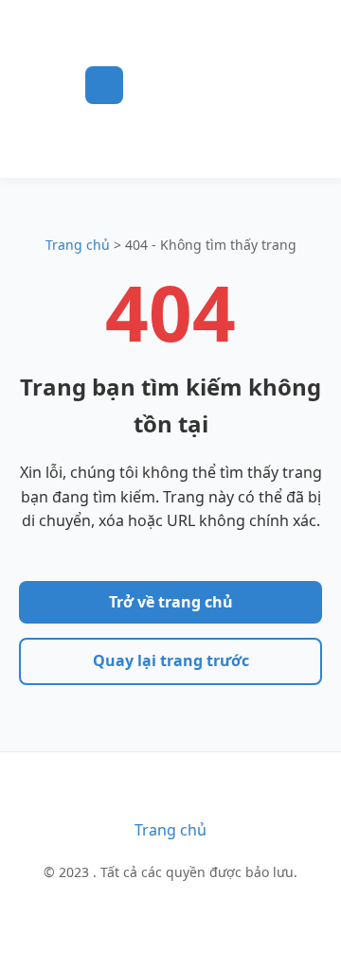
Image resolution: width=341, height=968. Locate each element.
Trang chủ (77, 245)
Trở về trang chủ (171, 601)
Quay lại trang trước (171, 660)
